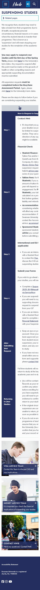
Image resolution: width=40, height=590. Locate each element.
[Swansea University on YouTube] (10, 582)
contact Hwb (33, 361)
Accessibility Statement (10, 564)
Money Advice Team (31, 165)
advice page (33, 171)
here (20, 61)
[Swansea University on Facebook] (3, 582)
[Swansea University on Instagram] (6, 582)
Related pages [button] (11, 18)
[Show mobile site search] (34, 4)
